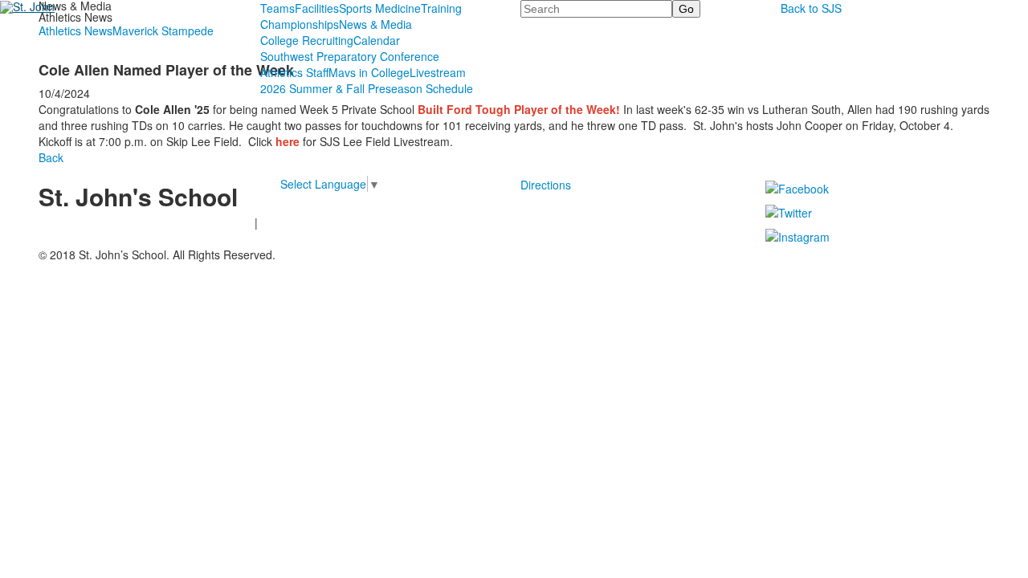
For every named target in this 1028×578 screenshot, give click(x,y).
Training (441, 8)
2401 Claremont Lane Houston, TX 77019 (145, 222)
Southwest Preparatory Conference (349, 56)
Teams (277, 8)
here (287, 141)
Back (51, 157)
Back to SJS (811, 8)
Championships (299, 24)
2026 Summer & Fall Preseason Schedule (366, 88)
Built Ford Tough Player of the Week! (519, 109)
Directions (545, 185)
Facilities (317, 8)
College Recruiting (306, 40)
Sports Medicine (380, 8)
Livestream (438, 72)
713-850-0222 (75, 234)
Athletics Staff (294, 72)
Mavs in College (369, 72)
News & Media (375, 24)
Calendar (376, 40)
